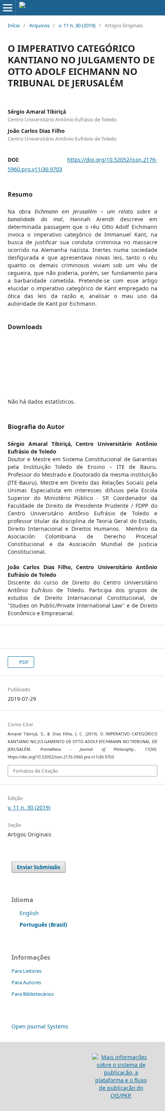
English (29, 913)
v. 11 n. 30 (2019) (77, 25)
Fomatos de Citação (35, 770)
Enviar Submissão (38, 867)
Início (14, 25)
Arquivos (39, 25)
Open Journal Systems (40, 1026)
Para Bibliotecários (33, 993)
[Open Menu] (7, 7)
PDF (23, 662)
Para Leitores (26, 970)
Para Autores (26, 982)
